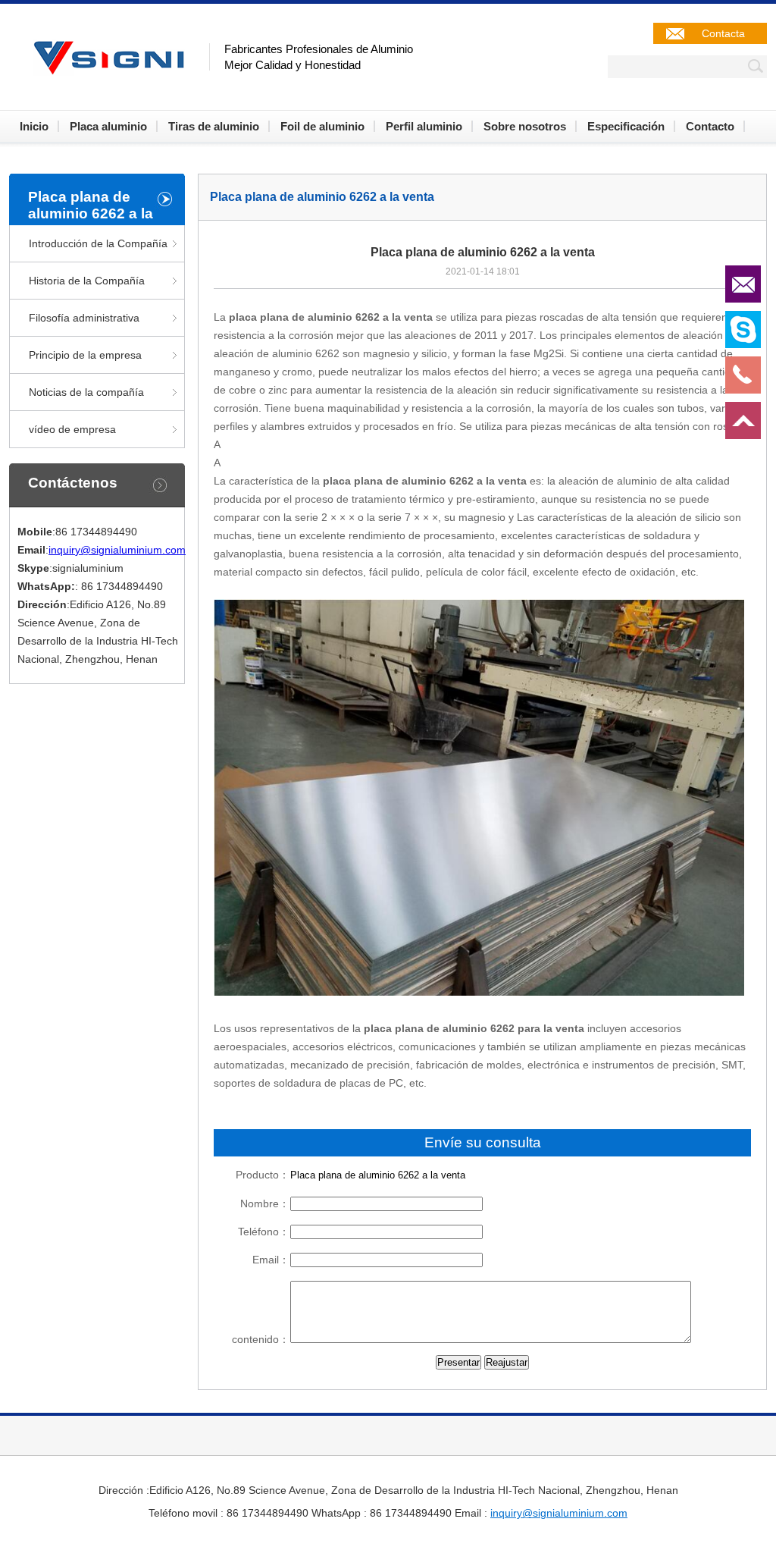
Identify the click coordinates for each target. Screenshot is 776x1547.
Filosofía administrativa (84, 318)
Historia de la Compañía (87, 281)
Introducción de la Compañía (98, 243)
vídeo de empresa (72, 429)
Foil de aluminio (322, 126)
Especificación (626, 126)
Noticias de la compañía (86, 392)
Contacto (710, 126)
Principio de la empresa (85, 355)
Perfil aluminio (424, 126)
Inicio (34, 126)
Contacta (723, 33)
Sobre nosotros (524, 126)
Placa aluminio (108, 126)
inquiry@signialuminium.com (117, 550)
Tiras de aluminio (213, 126)
